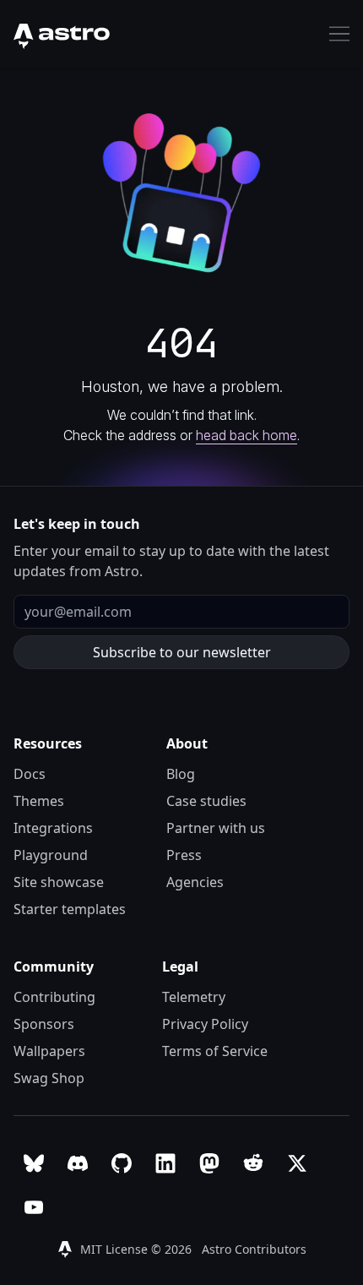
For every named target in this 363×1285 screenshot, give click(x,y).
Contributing (54, 997)
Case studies (206, 801)
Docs (30, 774)
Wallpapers (49, 1051)
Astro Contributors (254, 1249)
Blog (180, 774)
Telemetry (193, 997)
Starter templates (70, 909)
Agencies (195, 882)
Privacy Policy (205, 1024)
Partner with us (215, 828)
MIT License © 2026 (137, 1249)
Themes (39, 801)
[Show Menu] (339, 34)
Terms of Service (215, 1051)
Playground (51, 855)
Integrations (53, 828)
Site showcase (59, 882)
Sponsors (44, 1024)
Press (184, 855)
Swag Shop (49, 1078)
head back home (246, 435)
